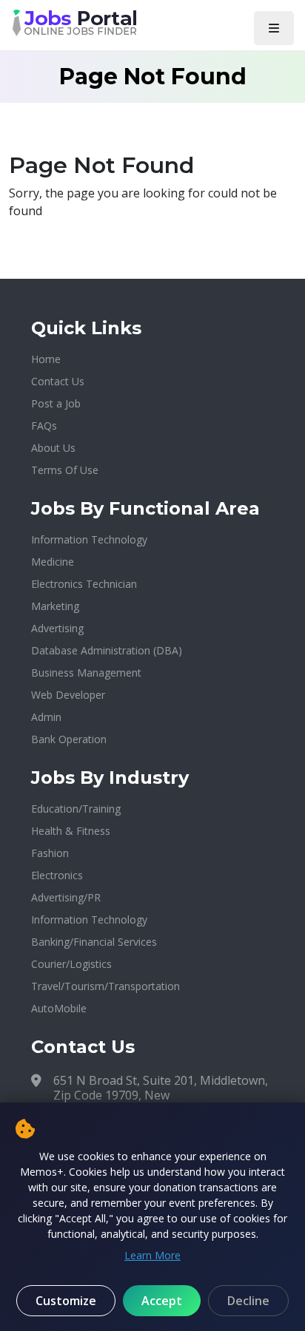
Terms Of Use (64, 470)
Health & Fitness (70, 831)
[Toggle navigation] (274, 28)
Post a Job (56, 403)
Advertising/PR (66, 897)
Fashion (50, 853)
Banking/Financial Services (94, 942)
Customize (66, 1301)
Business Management (86, 673)
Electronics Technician (84, 584)
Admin (46, 717)
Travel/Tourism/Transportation (105, 986)
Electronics (57, 875)
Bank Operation (69, 739)
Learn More (152, 1255)
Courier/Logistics (71, 964)
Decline (248, 1301)
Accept (161, 1301)
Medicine (52, 562)
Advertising (57, 628)
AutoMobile (59, 1008)
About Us (53, 448)
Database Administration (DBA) (106, 650)
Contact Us (57, 381)
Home (46, 359)
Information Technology (89, 539)
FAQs (44, 426)
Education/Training (76, 809)
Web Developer (68, 695)
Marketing (55, 606)
